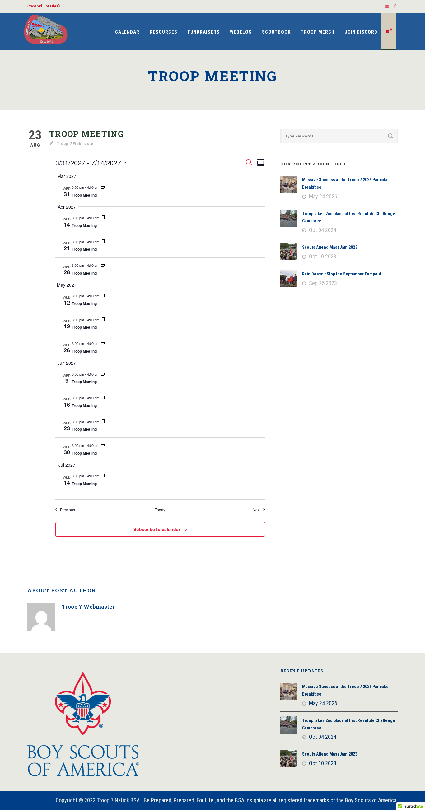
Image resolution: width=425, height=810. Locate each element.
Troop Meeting (84, 195)
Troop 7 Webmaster (76, 143)
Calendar (127, 32)
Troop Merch (317, 32)
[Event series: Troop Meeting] (103, 187)
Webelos (241, 32)
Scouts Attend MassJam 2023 (329, 247)
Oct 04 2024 (322, 230)
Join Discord (361, 32)
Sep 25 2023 (323, 283)
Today (160, 509)
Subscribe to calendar (156, 529)
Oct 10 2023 (322, 256)
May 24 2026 (323, 196)
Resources (163, 32)
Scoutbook (276, 32)
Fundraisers (204, 32)
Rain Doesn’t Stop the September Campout (341, 273)
